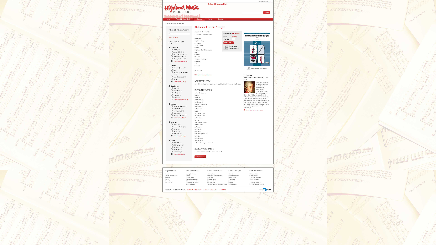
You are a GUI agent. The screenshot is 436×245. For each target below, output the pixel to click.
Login (259, 1)
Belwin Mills (179, 111)
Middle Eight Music (233, 175)
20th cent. (177, 143)
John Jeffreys (211, 174)
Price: (225, 37)
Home (168, 19)
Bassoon (177, 90)
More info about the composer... (254, 110)
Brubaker (177, 134)
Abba (176, 50)
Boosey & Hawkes (180, 115)
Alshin (176, 124)
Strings (188, 175)
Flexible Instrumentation (180, 74)
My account (168, 182)
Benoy (176, 129)
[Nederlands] (269, 1)
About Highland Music (183, 19)
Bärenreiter (178, 109)
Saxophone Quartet (191, 179)
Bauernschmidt (179, 127)
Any (176, 88)
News (210, 19)
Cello (176, 93)
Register (264, 1)
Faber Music (231, 180)
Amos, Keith (178, 52)
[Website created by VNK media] (265, 189)
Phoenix (230, 182)
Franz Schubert (211, 179)
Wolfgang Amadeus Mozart (214, 175)
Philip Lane (210, 177)
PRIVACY (205, 189)
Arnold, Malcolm (179, 56)
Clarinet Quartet (179, 68)
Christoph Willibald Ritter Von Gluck (217, 184)
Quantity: (226, 39)
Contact (220, 19)
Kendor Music (232, 177)
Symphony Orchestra (192, 182)
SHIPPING (214, 189)
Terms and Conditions (194, 189)
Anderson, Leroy (180, 54)
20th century (178, 145)
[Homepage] (218, 11)
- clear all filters (173, 37)
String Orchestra (191, 174)
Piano (176, 79)
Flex (176, 70)
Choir (176, 97)
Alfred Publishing (180, 106)
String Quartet (190, 177)
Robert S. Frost (211, 180)
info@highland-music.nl (257, 184)
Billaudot (177, 113)
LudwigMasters (232, 184)
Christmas (178, 152)
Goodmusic (231, 179)
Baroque (177, 147)
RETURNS (222, 189)
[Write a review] (200, 157)
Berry (176, 131)
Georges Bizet (211, 182)
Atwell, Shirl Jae (179, 59)
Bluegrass (177, 149)
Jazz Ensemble (180, 77)
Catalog (199, 19)
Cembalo (177, 95)
